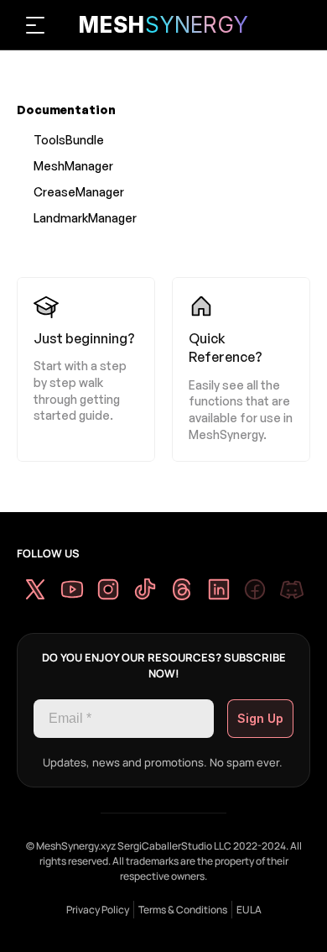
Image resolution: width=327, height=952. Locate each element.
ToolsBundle (69, 140)
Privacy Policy (97, 909)
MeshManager (73, 166)
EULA (249, 909)
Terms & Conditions (182, 909)
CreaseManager (79, 192)
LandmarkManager (85, 218)
